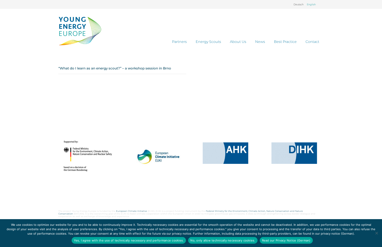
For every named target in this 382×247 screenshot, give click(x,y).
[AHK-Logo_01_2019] (225, 153)
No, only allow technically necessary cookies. (222, 240)
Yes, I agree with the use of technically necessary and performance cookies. (129, 240)
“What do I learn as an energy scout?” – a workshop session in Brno (114, 68)
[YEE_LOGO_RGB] (79, 31)
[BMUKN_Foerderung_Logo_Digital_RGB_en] (87, 156)
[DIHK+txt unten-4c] (294, 153)
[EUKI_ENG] (156, 163)
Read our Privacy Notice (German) (286, 240)
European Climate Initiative (131, 211)
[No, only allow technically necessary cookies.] (376, 233)
